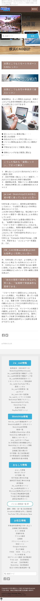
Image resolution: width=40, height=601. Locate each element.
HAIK (24, 595)
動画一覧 (20, 429)
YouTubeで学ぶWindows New (20, 514)
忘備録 (20, 539)
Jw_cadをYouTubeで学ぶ (20, 384)
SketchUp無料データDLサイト (20, 424)
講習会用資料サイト (20, 499)
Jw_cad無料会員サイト (20, 488)
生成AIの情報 (20, 407)
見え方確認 (20, 549)
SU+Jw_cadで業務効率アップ (20, 422)
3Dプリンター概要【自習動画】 (20, 557)
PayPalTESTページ (20, 410)
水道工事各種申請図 (20, 448)
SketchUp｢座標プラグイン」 (20, 399)
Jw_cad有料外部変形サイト (20, 379)
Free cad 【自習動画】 (20, 560)
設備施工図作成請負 (20, 528)
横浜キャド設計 (17, 588)
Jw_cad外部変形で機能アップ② (20, 376)
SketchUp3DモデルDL (20, 402)
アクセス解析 (20, 536)
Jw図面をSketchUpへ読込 (20, 432)
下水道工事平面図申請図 (20, 496)
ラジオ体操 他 (20, 554)
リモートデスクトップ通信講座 (20, 381)
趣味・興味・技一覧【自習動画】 (20, 509)
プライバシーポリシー (20, 541)
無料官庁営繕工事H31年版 (20, 480)
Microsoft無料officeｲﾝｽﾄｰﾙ (20, 491)
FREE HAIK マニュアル (20, 552)
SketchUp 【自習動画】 (20, 565)
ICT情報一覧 (20, 475)
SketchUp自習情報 (20, 427)
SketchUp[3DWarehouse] (20, 371)
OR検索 (27, 39)
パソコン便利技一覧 (19, 504)
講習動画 (20, 483)
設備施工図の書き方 (20, 450)
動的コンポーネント (20, 437)
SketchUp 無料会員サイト (20, 435)
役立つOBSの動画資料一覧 (20, 568)
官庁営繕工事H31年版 (19, 478)
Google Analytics (20, 546)
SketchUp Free (20, 405)
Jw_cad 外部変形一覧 (20, 389)
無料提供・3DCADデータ (20, 368)
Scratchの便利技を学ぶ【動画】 (20, 511)
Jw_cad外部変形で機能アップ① (20, 373)
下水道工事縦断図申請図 (20, 494)
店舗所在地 (20, 533)
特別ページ (20, 544)
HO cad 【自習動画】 (20, 562)
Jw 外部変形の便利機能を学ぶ (20, 443)
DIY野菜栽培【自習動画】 (20, 456)
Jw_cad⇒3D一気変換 (20, 394)
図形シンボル (20, 386)
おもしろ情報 (20, 470)
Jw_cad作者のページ (20, 486)
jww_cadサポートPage (20, 440)
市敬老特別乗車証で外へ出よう (20, 525)
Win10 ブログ (20, 472)
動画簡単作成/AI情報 (20, 458)
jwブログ (20, 392)
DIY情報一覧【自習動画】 (20, 453)
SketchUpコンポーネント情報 (20, 445)
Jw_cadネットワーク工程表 (20, 397)
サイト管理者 (20, 531)
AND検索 (16, 39)
